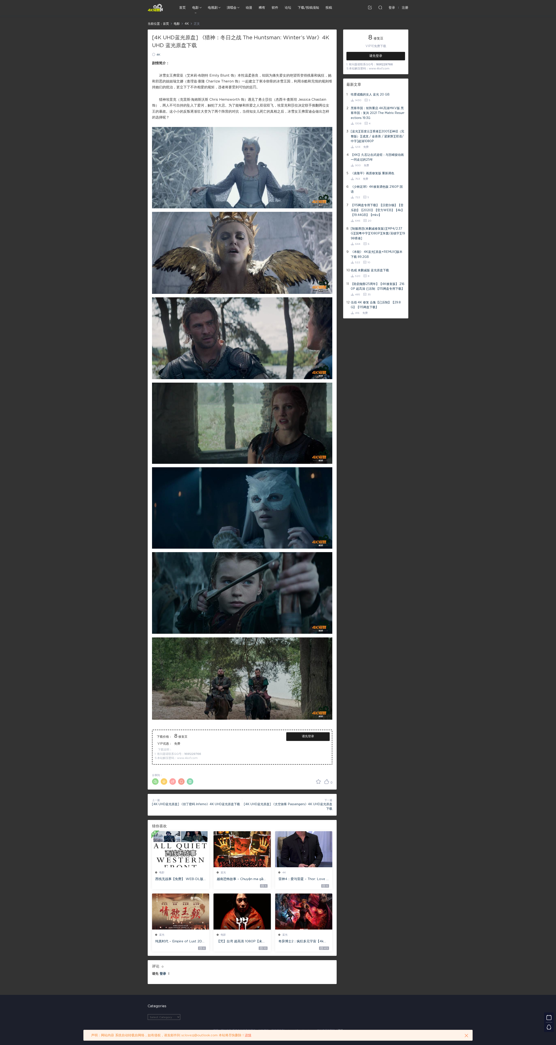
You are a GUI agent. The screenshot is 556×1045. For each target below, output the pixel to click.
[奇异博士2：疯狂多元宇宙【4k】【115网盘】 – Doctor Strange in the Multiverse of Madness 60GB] (303, 912)
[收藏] (318, 781)
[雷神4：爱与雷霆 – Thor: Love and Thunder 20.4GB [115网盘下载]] (303, 849)
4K (158, 54)
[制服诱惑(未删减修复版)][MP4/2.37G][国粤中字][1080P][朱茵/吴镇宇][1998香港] (378, 233)
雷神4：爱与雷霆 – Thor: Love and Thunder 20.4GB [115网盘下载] (303, 879)
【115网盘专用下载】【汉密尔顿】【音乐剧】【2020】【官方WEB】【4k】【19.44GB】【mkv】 (377, 210)
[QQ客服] (549, 1027)
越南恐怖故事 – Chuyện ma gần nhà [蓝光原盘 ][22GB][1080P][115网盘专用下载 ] (241, 879)
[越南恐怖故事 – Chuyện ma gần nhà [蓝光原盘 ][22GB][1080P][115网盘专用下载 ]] (242, 849)
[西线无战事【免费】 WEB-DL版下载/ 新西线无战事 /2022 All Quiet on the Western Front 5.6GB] (180, 849)
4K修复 (155, 7)
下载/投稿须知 (308, 7)
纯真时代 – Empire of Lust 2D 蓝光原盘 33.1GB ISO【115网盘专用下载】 (179, 942)
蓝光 (223, 872)
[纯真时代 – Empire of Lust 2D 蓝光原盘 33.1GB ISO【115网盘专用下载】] (180, 912)
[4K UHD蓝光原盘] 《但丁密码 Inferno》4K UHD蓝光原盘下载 (196, 804)
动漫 (249, 7)
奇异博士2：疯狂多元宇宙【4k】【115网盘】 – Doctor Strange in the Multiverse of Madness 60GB (303, 942)
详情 (248, 1035)
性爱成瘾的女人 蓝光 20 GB (370, 94)
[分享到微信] (155, 781)
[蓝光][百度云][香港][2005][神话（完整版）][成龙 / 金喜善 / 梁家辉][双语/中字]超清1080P (377, 136)
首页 (182, 7)
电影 (195, 7)
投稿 (329, 7)
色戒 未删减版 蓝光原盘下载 (370, 270)
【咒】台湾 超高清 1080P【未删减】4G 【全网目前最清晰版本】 (241, 942)
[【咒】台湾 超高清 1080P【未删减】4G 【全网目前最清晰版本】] (242, 912)
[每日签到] (549, 1017)
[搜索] (380, 7)
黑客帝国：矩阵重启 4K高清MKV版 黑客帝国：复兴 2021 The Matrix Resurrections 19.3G (377, 113)
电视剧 (213, 7)
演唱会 (232, 7)
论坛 (288, 7)
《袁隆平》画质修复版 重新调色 (372, 173)
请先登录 (308, 736)
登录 (163, 973)
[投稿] (370, 7)
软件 (275, 7)
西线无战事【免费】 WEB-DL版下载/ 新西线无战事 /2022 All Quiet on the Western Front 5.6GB (180, 879)
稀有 (262, 7)
